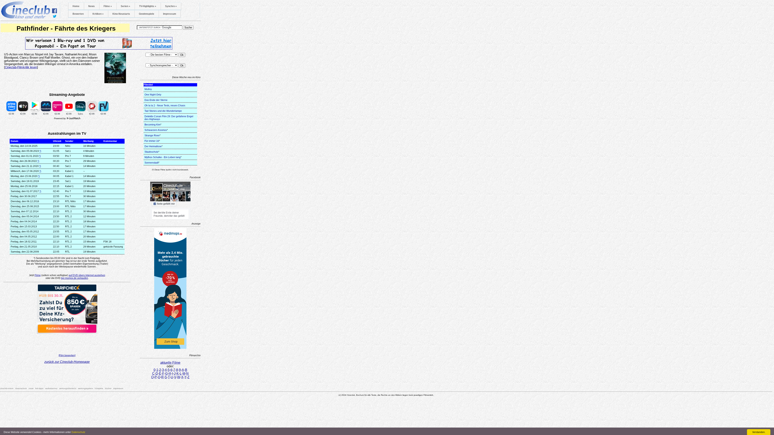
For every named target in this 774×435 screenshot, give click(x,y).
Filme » (108, 6)
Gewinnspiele (146, 13)
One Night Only (153, 94)
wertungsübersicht (67, 388)
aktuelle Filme (170, 362)
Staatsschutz (151, 151)
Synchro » (171, 6)
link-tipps (39, 388)
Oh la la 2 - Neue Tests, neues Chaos (165, 105)
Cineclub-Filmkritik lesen (21, 67)
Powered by (60, 118)
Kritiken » (98, 13)
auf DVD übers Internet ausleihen (87, 275)
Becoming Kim (152, 124)
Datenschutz (78, 432)
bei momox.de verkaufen (74, 278)
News (91, 6)
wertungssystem (85, 388)
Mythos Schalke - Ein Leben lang (163, 157)
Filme (38, 275)
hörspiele (99, 388)
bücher (108, 388)
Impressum (169, 13)
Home (76, 6)
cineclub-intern (7, 388)
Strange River (152, 135)
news (31, 388)
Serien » (125, 6)
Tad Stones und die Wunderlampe (163, 111)
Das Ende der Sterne (156, 100)
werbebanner (51, 388)
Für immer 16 (152, 141)
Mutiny (148, 89)
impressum (118, 388)
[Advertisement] (67, 343)
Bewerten (78, 13)
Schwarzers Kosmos (156, 130)
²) (40, 151)
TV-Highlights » (147, 6)
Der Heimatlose (153, 146)
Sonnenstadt (151, 162)
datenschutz (21, 388)
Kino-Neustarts (121, 13)
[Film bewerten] (67, 355)
